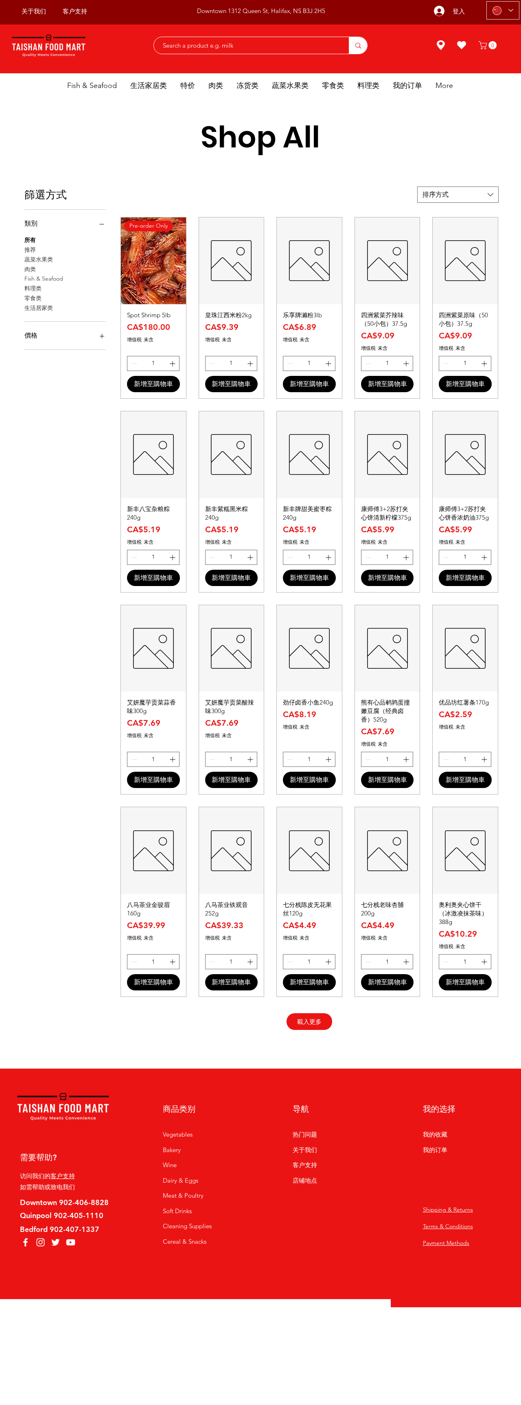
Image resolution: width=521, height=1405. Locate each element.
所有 (30, 240)
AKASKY (263, 1320)
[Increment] (173, 363)
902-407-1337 (74, 1229)
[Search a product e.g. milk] (358, 45)
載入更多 (309, 1021)
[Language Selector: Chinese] (502, 10)
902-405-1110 (78, 1215)
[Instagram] (40, 1242)
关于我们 (305, 1150)
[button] (489, 45)
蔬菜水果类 (38, 259)
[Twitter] (55, 1242)
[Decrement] (133, 363)
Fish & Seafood (43, 278)
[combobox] (458, 195)
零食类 (33, 298)
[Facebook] (25, 1242)
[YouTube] (70, 1242)
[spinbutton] (153, 363)
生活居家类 (38, 308)
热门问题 (305, 1134)
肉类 (30, 269)
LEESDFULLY (327, 1320)
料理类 (33, 288)
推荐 (30, 249)
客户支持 (62, 1176)
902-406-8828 (84, 1202)
